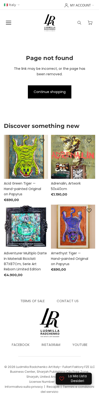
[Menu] (8, 22)
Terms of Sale (32, 301)
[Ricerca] (79, 22)
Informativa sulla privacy (24, 386)
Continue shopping (50, 91)
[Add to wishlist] (42, 141)
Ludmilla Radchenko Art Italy (38, 367)
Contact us (68, 301)
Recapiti (53, 386)
